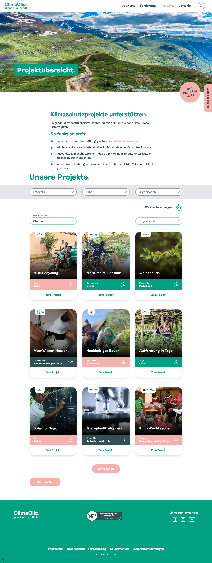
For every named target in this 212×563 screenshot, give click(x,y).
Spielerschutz (119, 549)
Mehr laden (106, 469)
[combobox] (53, 192)
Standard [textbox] (39, 221)
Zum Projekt (53, 294)
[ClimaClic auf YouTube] (192, 519)
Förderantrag (97, 549)
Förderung (148, 5)
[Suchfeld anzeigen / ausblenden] (201, 5)
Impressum (55, 549)
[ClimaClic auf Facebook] (175, 519)
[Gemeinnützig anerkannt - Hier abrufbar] (105, 515)
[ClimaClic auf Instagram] (183, 519)
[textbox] (53, 192)
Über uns (128, 5)
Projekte (166, 5)
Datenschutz (76, 549)
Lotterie (185, 5)
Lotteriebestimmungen (148, 549)
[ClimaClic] (16, 5)
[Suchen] (178, 221)
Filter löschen (45, 482)
